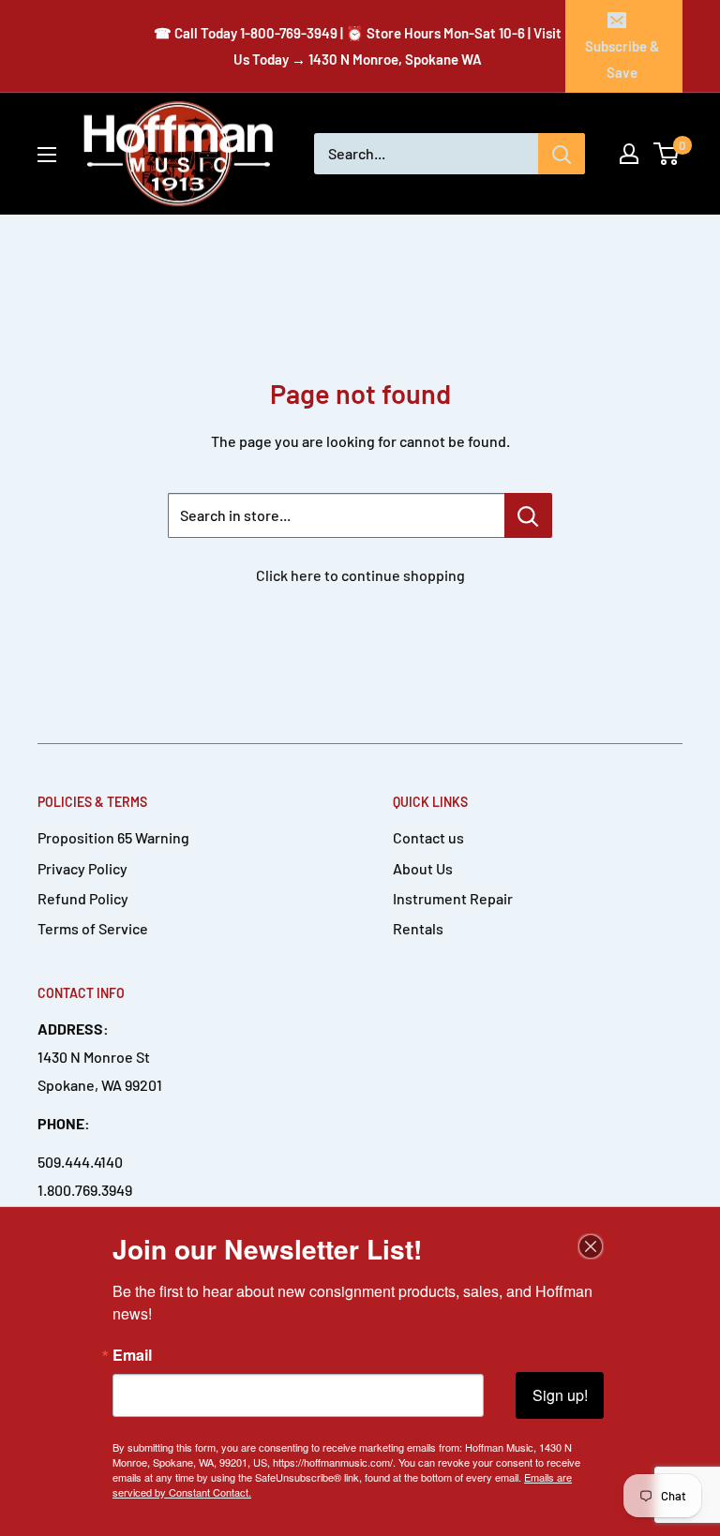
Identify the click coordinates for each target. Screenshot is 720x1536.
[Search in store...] (528, 515)
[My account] (629, 153)
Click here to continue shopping (360, 575)
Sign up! (560, 1395)
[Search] (561, 153)
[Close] (590, 1246)
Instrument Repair (453, 898)
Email (132, 1355)
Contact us (428, 837)
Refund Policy (83, 898)
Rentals (418, 928)
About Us (423, 868)
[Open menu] (47, 154)
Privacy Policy (83, 868)
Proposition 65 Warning (113, 837)
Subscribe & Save (622, 59)
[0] (667, 153)
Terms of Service (93, 928)
